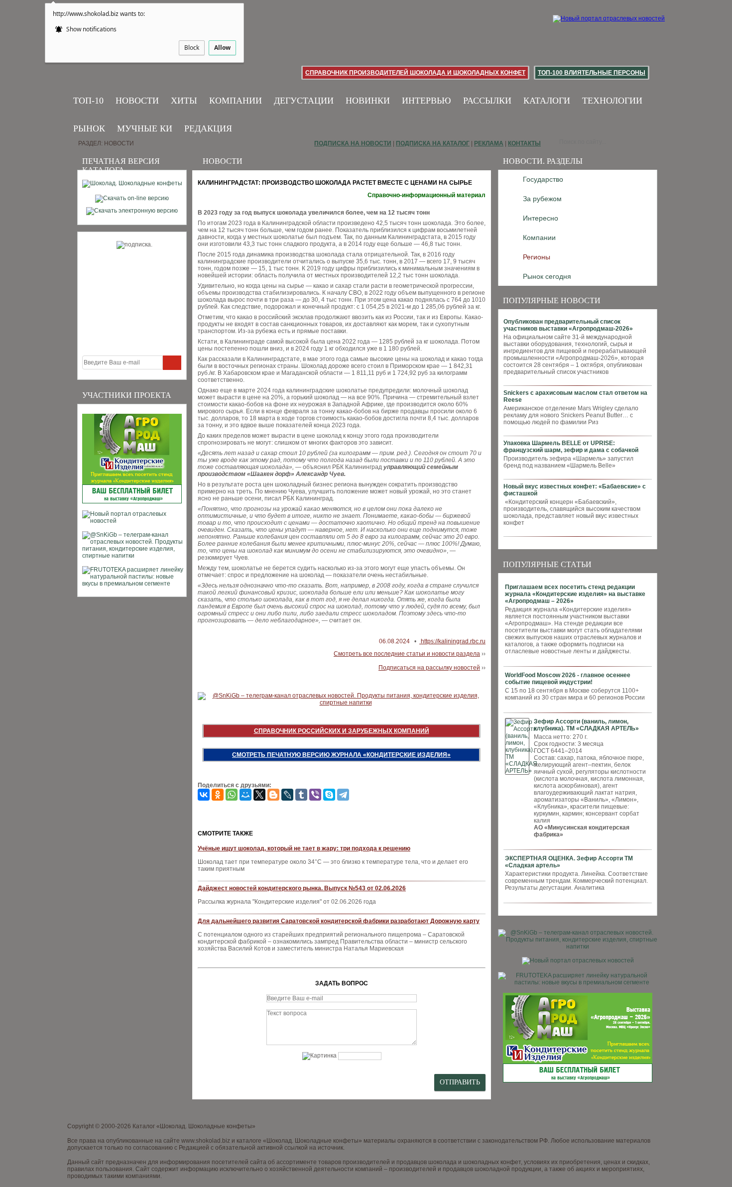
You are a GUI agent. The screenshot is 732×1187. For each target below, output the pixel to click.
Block (191, 47)
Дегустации (304, 101)
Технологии (612, 101)
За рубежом (542, 199)
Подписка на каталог (433, 143)
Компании (235, 101)
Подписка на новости (352, 143)
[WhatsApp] (232, 795)
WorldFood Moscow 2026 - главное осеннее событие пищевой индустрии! (567, 679)
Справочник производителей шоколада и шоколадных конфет (415, 72)
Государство (543, 179)
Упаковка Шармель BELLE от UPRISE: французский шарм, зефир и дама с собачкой (570, 447)
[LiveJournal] (287, 795)
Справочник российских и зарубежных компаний (341, 730)
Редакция (208, 128)
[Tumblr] (301, 795)
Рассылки (487, 101)
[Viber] (315, 795)
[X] (259, 795)
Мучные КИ (144, 128)
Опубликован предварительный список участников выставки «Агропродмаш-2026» (568, 325)
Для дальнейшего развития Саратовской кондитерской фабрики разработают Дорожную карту (339, 921)
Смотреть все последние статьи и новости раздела (407, 653)
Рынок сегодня (547, 276)
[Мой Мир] (245, 795)
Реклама (488, 143)
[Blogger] (273, 795)
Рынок (89, 128)
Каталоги (546, 101)
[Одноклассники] (218, 795)
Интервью (426, 101)
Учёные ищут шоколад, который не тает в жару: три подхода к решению (304, 848)
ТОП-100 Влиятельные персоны (591, 72)
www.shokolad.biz (205, 1140)
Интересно (540, 218)
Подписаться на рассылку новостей (429, 667)
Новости (137, 101)
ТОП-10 (88, 101)
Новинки (368, 101)
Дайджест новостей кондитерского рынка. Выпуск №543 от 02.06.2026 (302, 888)
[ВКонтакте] (204, 795)
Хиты (184, 101)
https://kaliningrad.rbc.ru (452, 641)
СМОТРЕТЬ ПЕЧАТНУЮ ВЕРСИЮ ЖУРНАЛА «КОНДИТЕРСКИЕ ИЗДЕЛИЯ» (341, 754)
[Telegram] (343, 795)
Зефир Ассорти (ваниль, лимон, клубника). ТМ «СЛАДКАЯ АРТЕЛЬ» (586, 725)
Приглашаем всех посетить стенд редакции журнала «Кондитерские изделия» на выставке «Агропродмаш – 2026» (575, 594)
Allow (222, 47)
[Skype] (329, 795)
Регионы (536, 257)
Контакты (524, 143)
